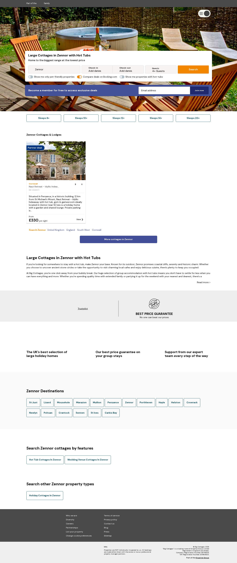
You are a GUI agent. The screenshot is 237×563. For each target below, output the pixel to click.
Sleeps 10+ (81, 118)
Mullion (97, 402)
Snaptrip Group (202, 558)
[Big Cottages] (36, 13)
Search (193, 69)
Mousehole (63, 402)
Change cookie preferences (79, 535)
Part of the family (38, 3)
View (78, 219)
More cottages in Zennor (118, 239)
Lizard (47, 402)
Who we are (71, 515)
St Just (33, 402)
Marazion (81, 402)
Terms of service (111, 515)
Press (106, 531)
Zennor (129, 402)
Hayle (162, 402)
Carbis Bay (111, 412)
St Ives (95, 412)
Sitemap (108, 535)
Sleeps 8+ (43, 118)
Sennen (80, 412)
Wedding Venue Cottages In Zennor (87, 459)
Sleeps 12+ (118, 118)
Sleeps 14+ (156, 118)
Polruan (48, 412)
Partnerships (72, 527)
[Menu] (204, 13)
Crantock (64, 412)
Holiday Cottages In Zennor (44, 495)
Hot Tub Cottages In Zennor (45, 459)
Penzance (113, 402)
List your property (74, 531)
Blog (106, 527)
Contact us (109, 523)
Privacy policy (110, 519)
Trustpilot (83, 308)
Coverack (192, 402)
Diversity (70, 519)
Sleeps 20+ (193, 118)
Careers (70, 523)
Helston (175, 402)
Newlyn (33, 412)
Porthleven (146, 402)
